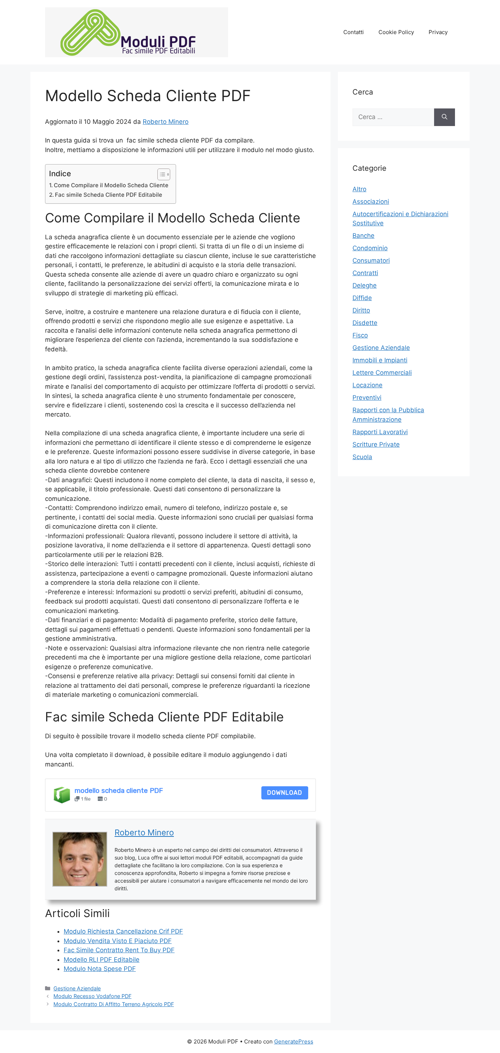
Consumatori (371, 260)
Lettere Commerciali (382, 372)
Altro (359, 189)
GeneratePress (293, 1041)
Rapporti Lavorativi (380, 432)
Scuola (362, 457)
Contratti (365, 273)
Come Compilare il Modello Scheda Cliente (111, 185)
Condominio (370, 248)
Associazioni (370, 201)
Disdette (364, 322)
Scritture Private (376, 444)
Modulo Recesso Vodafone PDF (92, 996)
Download (284, 792)
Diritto (361, 310)
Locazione (367, 385)
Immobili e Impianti (379, 360)
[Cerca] (444, 117)
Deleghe (364, 285)
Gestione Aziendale (77, 988)
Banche (363, 235)
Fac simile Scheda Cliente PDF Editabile (108, 194)
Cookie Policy (396, 32)
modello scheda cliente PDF (119, 791)
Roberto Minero (166, 121)
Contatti (353, 32)
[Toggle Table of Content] (160, 174)
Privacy (438, 32)
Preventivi (366, 397)
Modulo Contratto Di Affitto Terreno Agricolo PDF (113, 1004)
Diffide (362, 298)
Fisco (360, 335)
